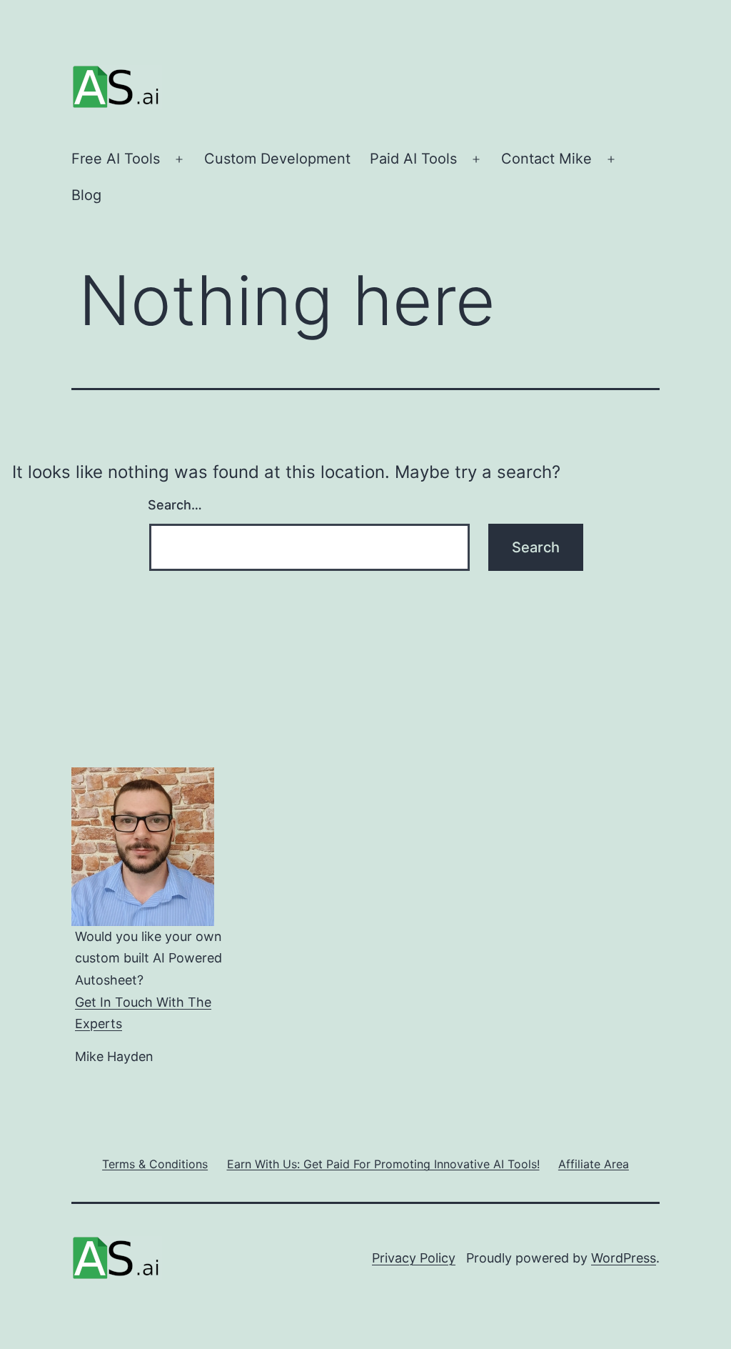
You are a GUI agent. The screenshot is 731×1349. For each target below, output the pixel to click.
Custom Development (277, 158)
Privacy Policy (413, 1257)
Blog (86, 195)
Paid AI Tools (413, 158)
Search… (175, 504)
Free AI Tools (115, 158)
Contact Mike (546, 158)
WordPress (623, 1257)
